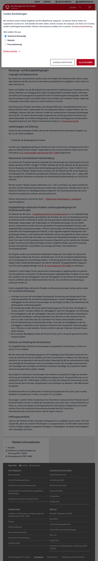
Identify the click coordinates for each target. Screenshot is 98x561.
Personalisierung (14, 44)
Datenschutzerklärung (83, 26)
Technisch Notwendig (16, 36)
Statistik (11, 40)
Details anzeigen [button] (10, 51)
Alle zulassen (85, 62)
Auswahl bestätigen (62, 62)
